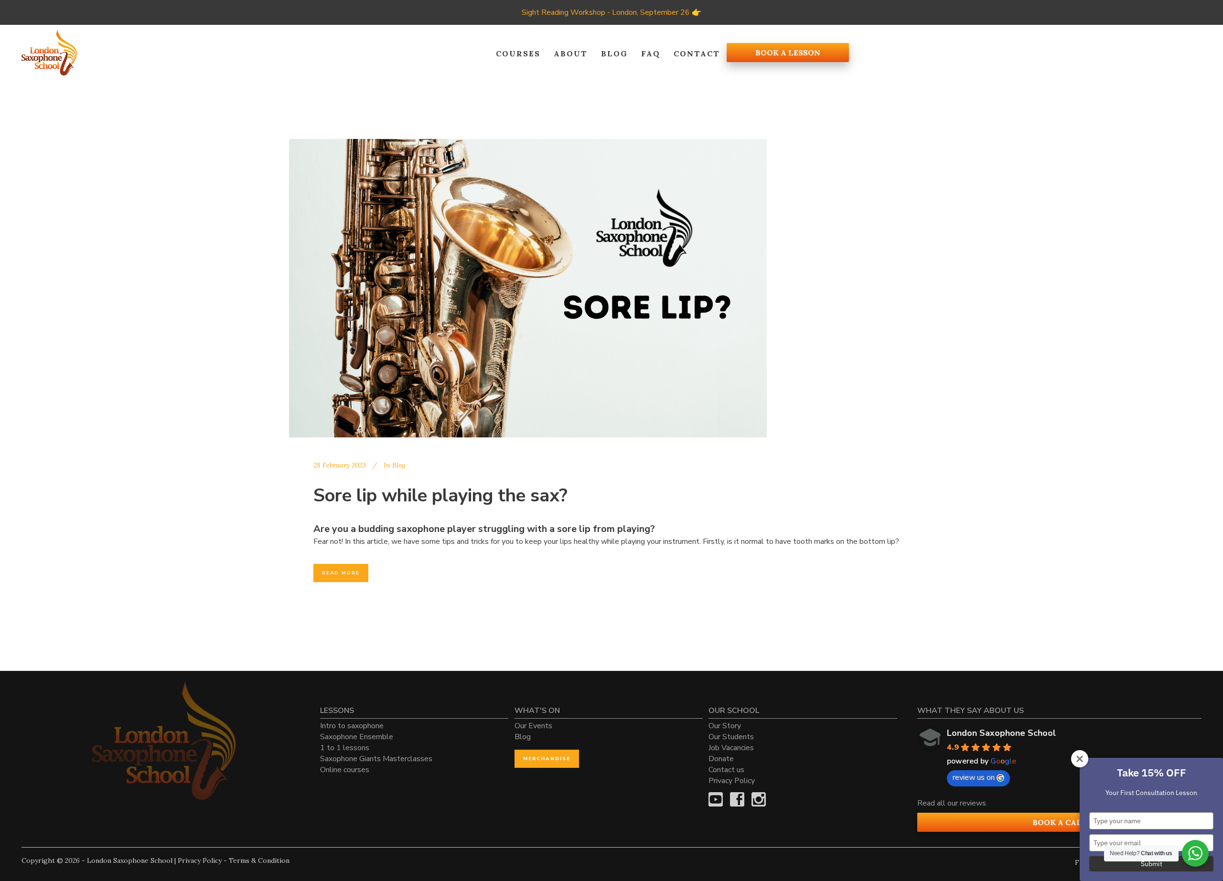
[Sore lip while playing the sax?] (528, 288)
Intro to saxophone (352, 726)
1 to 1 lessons (344, 748)
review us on (974, 777)
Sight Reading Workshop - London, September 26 (606, 12)
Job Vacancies (731, 748)
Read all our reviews (951, 803)
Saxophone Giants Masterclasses (376, 759)
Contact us (726, 769)
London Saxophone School (1001, 733)
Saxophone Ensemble (356, 737)
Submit (1151, 864)
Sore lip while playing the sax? (440, 495)
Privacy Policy (731, 780)
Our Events (533, 726)
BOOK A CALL (1059, 822)
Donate (721, 759)
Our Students (731, 737)
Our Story (724, 726)
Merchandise (546, 758)
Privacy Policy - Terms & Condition (234, 860)
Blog (398, 465)
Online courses (344, 769)
